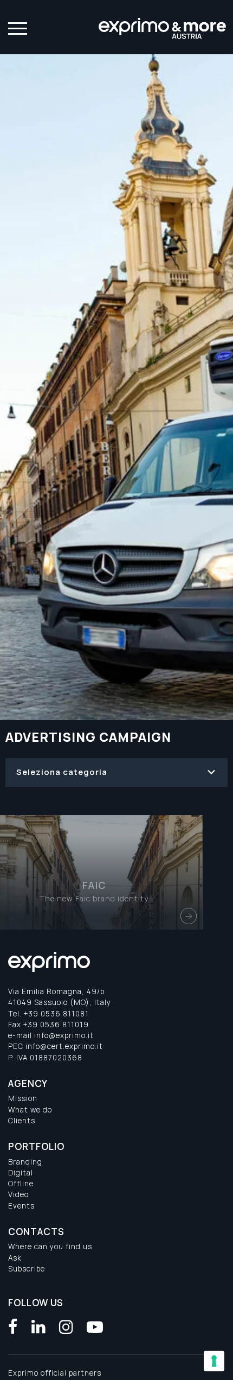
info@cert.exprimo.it (64, 1046)
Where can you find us (50, 1246)
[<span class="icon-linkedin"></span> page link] (38, 1327)
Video (18, 1194)
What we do (30, 1110)
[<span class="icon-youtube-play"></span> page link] (95, 1327)
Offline (21, 1183)
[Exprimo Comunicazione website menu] (16, 27)
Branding (25, 1162)
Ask (15, 1258)
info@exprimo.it (64, 1035)
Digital (20, 1173)
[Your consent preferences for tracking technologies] (214, 1361)
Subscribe (26, 1269)
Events (21, 1206)
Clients (21, 1120)
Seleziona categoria (61, 772)
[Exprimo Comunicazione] (163, 27)
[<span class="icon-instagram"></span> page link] (66, 1327)
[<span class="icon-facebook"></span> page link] (13, 1327)
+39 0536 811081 (56, 1014)
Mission (22, 1098)
